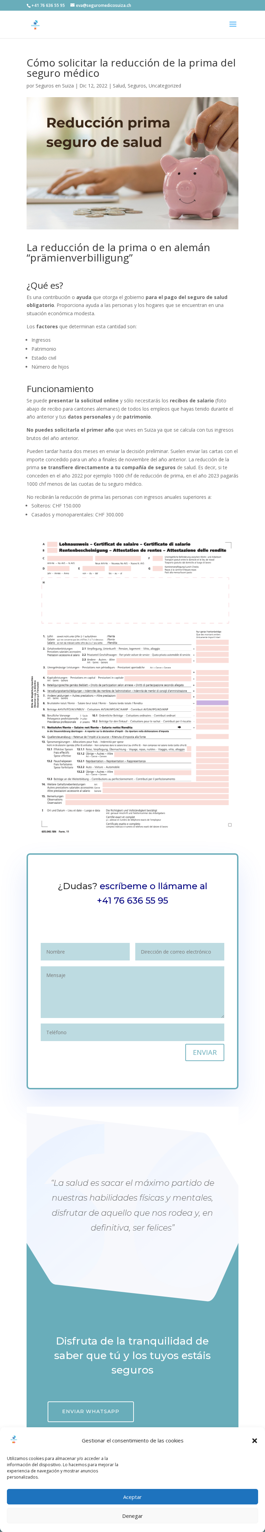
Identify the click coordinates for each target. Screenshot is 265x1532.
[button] (254, 1440)
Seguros (137, 85)
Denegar (132, 1515)
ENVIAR (205, 1052)
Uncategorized (165, 85)
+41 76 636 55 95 (132, 900)
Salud (119, 85)
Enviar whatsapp (90, 1411)
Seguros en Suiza (55, 85)
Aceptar (132, 1496)
